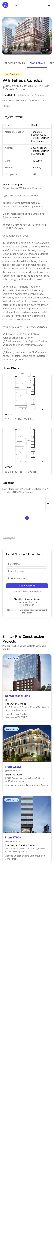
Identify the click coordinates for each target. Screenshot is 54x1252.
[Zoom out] (48, 503)
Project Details (15, 63)
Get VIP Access (27, 585)
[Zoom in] (48, 499)
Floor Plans (37, 63)
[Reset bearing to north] (48, 508)
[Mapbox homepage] (9, 538)
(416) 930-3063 (27, 605)
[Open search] (16, 5)
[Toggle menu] (49, 5)
